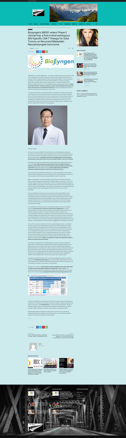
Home (29, 27)
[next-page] (31, 377)
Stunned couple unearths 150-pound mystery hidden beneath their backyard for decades (90, 73)
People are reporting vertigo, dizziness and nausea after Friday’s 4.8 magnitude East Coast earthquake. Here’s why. (87, 95)
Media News (33, 27)
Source (29, 318)
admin (32, 48)
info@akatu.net (54, 431)
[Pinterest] (43, 51)
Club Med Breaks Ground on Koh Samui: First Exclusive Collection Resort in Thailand (50, 370)
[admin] (29, 48)
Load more (87, 85)
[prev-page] (29, 377)
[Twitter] (40, 51)
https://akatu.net (41, 345)
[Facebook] (37, 51)
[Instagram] (81, 426)
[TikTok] (84, 426)
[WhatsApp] (46, 51)
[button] (96, 24)
